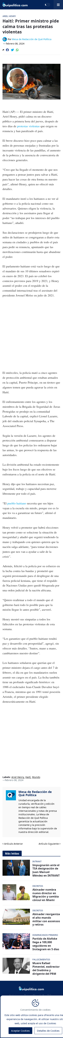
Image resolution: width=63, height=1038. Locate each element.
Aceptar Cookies (20, 1030)
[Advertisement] (31, 334)
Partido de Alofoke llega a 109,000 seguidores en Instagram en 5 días (45, 944)
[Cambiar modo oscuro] (47, 5)
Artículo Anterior (13, 843)
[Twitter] (12, 49)
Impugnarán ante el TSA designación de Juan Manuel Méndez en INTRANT (46, 870)
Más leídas (12, 853)
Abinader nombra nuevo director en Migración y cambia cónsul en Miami (45, 895)
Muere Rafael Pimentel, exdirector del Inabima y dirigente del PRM (46, 968)
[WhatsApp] (17, 49)
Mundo (36, 777)
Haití (28, 777)
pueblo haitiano (17, 503)
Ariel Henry (17, 777)
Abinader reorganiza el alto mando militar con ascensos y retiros (46, 919)
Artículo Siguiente (49, 843)
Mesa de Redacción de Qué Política (35, 793)
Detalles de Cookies (48, 1030)
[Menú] (58, 4)
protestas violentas (28, 126)
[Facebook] (7, 49)
